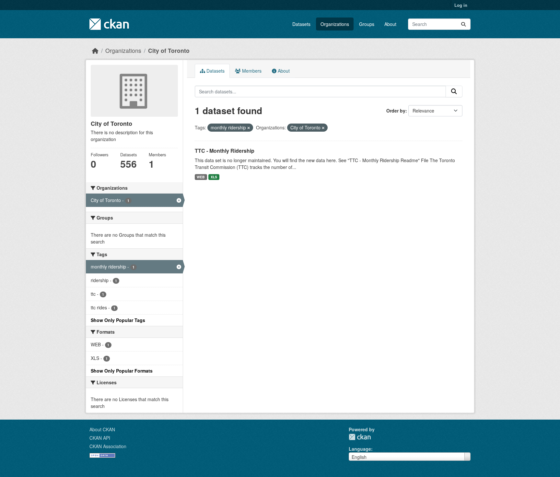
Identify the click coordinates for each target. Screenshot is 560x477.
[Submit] (463, 24)
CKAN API (99, 438)
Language (360, 449)
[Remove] (248, 127)
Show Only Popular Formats (122, 370)
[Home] (95, 50)
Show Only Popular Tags (118, 320)
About (390, 24)
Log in (460, 5)
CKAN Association (107, 446)
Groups (366, 24)
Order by (395, 110)
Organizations (335, 24)
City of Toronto (169, 50)
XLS (214, 176)
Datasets (301, 24)
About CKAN (102, 429)
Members (251, 70)
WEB (201, 176)
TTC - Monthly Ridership (224, 150)
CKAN (360, 437)
